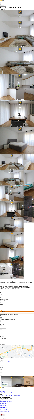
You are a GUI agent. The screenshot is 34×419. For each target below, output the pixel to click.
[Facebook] (0, 399)
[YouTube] (5, 399)
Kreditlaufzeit (1, 320)
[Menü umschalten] (0, 4)
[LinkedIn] (4, 399)
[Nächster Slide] (1, 375)
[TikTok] (2, 399)
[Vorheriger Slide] (0, 375)
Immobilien (1, 391)
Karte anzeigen (2, 358)
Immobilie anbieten (2, 392)
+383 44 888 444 (8, 361)
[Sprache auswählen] (0, 3)
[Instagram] (1, 399)
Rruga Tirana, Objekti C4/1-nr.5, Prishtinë (10, 395)
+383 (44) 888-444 (18, 395)
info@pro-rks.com (3, 395)
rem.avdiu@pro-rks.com (3, 361)
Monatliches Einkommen (3, 324)
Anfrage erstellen (6, 392)
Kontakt (5, 391)
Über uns (4, 391)
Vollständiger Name (2, 365)
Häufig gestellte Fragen (10, 392)
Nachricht (1, 368)
